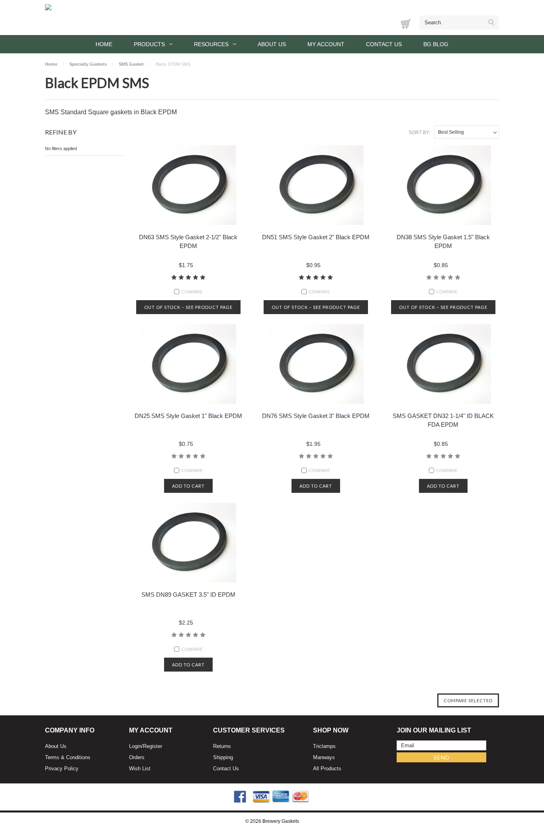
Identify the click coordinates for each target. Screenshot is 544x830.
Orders (137, 757)
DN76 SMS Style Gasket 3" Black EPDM (316, 415)
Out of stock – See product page (188, 307)
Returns (222, 746)
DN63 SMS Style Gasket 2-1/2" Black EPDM (188, 241)
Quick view (188, 184)
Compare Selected (468, 700)
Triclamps (324, 746)
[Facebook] (240, 797)
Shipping (223, 757)
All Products (327, 768)
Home (104, 44)
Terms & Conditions (67, 757)
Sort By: (419, 132)
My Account (325, 44)
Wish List (140, 768)
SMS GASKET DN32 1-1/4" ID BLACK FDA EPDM (443, 420)
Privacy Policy (61, 768)
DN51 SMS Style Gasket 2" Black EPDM (316, 237)
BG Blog (435, 44)
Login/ (136, 746)
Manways (324, 757)
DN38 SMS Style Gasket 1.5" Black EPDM (443, 241)
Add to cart (188, 485)
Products (149, 44)
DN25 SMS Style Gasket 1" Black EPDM (188, 415)
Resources (211, 44)
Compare (192, 291)
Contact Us (384, 44)
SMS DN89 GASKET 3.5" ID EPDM (188, 594)
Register (152, 746)
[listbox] (466, 132)
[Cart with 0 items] (406, 24)
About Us (272, 44)
